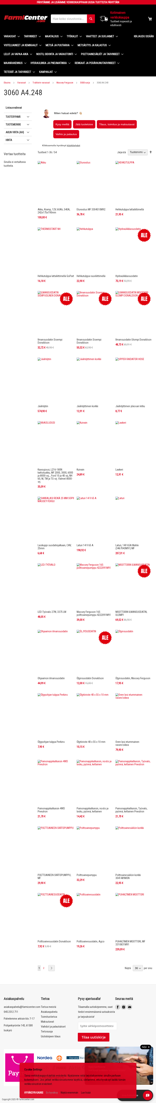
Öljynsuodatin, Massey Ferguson (132, 678)
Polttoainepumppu (87, 875)
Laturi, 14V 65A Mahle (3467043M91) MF (127, 547)
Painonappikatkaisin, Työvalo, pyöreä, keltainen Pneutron (131, 810)
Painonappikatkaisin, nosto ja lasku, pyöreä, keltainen (92, 810)
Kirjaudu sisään (144, 36)
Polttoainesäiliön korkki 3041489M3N (128, 877)
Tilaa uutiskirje (94, 1037)
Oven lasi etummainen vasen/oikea (127, 743)
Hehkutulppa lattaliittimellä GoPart (56, 276)
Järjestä (121, 152)
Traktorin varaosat (41, 82)
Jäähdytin (43, 406)
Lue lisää (86, 1092)
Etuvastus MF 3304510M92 (91, 209)
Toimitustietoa (49, 1016)
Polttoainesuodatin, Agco (90, 941)
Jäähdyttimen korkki (87, 406)
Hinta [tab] (9, 140)
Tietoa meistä (48, 1007)
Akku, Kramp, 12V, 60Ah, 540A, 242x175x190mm (54, 211)
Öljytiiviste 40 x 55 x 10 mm (91, 741)
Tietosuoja (47, 1031)
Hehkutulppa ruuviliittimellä (91, 276)
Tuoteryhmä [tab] (13, 116)
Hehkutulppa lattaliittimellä (129, 209)
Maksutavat (47, 1021)
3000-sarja (85, 82)
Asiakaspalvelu (49, 1012)
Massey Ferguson (65, 82)
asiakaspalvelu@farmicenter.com (22, 1007)
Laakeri (119, 469)
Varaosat (21, 82)
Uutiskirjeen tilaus (50, 1036)
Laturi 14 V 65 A (85, 545)
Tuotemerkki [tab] (13, 124)
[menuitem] (11, 36)
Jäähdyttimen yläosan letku (130, 406)
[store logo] (26, 18)
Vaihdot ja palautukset (53, 1026)
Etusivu (7, 82)
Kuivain (80, 469)
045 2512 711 (11, 1012)
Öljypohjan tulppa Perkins (51, 741)
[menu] (66, 54)
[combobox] (73, 18)
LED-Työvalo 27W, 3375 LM (52, 611)
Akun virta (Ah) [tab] (15, 132)
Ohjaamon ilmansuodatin (51, 678)
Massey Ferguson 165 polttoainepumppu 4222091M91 (94, 613)
